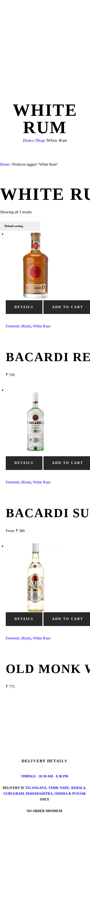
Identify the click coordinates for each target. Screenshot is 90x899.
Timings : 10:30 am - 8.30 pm (44, 776)
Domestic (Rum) (18, 326)
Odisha (60, 793)
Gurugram (13, 793)
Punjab (78, 793)
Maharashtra (39, 793)
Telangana (35, 788)
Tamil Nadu (58, 788)
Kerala (78, 788)
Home (28, 140)
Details (24, 307)
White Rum (41, 326)
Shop (40, 140)
